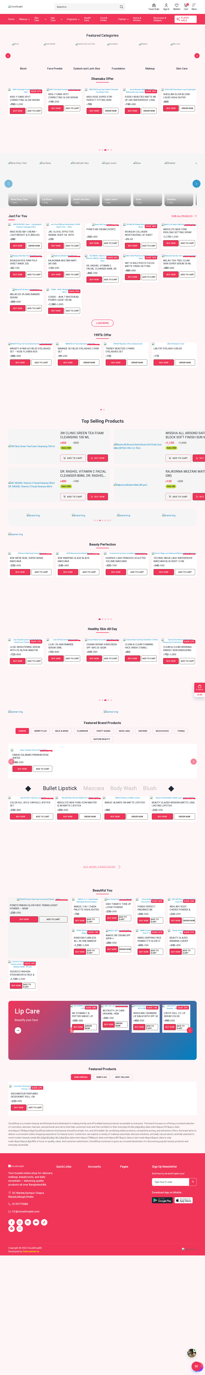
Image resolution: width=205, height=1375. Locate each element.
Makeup (23, 19)
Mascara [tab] (93, 788)
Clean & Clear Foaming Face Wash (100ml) (100, 646)
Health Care (87, 19)
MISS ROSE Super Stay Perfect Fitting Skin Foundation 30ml (61, 98)
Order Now (72, 111)
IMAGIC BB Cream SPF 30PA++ (118, 937)
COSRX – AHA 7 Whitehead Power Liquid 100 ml (63, 298)
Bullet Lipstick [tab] (60, 788)
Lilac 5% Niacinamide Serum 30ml (22, 646)
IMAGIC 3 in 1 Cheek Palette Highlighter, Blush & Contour (86, 908)
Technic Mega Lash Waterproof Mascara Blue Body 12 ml (173, 559)
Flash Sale (185, 19)
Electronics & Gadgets (160, 19)
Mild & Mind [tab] (61, 731)
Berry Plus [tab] (40, 731)
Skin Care (36, 19)
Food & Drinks (103, 19)
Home (11, 19)
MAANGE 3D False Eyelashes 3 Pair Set (78, 350)
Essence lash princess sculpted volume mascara (126, 559)
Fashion (122, 19)
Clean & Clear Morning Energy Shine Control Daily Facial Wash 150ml (178, 675)
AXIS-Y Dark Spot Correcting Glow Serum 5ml (25, 96)
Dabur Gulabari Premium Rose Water (30, 756)
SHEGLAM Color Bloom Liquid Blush (177, 125)
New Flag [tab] (101, 1077)
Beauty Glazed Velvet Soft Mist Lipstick (171, 843)
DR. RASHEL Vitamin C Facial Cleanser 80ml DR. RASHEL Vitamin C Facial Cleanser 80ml (101, 267)
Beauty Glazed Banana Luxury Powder (179, 939)
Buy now (99, 458)
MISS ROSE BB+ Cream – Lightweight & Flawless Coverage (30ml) (25, 233)
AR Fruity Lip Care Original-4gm (114, 1012)
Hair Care (53, 19)
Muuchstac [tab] (162, 731)
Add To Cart (74, 458)
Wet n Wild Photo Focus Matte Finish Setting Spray (139, 264)
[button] (8, 55)
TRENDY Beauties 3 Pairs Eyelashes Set (120, 350)
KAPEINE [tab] (143, 731)
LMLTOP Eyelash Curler (168, 348)
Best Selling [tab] (122, 1077)
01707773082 (20, 1204)
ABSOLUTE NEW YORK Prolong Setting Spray (177, 231)
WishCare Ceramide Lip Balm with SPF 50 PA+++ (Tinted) (145, 1014)
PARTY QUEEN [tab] (103, 731)
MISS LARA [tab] (124, 731)
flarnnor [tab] (82, 731)
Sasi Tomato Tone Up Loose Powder (118, 905)
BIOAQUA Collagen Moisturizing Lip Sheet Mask (139, 233)
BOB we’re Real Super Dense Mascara (26, 559)
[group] (34, 515)
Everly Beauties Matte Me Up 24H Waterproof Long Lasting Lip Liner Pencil (102, 98)
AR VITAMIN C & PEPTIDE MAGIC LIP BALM (82, 1014)
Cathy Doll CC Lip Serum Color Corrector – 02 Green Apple (174, 1014)
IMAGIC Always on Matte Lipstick (77, 802)
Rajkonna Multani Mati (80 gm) (62, 262)
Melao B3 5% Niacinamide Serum (25, 296)
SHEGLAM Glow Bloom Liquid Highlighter (138, 96)
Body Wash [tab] (123, 788)
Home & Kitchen (137, 19)
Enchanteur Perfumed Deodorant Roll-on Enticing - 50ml (24, 1095)
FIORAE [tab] (181, 731)
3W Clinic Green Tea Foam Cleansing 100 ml (82, 435)
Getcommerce (31, 1251)
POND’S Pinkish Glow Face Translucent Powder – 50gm (34, 907)
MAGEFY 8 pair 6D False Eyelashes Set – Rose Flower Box (30, 350)
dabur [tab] (22, 731)
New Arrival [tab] (81, 1077)
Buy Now (17, 108)
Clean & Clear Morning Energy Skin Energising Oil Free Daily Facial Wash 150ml (139, 648)
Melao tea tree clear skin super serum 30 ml (177, 262)
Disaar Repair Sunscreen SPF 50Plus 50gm (63, 646)
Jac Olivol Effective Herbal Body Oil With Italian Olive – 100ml (61, 233)
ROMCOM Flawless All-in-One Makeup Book (85, 939)
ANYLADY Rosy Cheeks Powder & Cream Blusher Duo (181, 908)
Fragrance (72, 19)
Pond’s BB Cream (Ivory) (100, 229)
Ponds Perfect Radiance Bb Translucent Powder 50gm (147, 908)
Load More (102, 323)
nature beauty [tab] (102, 739)
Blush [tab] (149, 788)
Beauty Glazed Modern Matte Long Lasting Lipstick (126, 804)
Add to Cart (34, 108)
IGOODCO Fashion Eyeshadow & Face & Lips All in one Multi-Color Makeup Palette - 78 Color (22, 973)
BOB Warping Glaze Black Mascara (73, 559)
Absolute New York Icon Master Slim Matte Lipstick (29, 804)
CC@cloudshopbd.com (25, 1211)
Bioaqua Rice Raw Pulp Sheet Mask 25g (23, 262)
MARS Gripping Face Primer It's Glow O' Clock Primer (149, 939)
